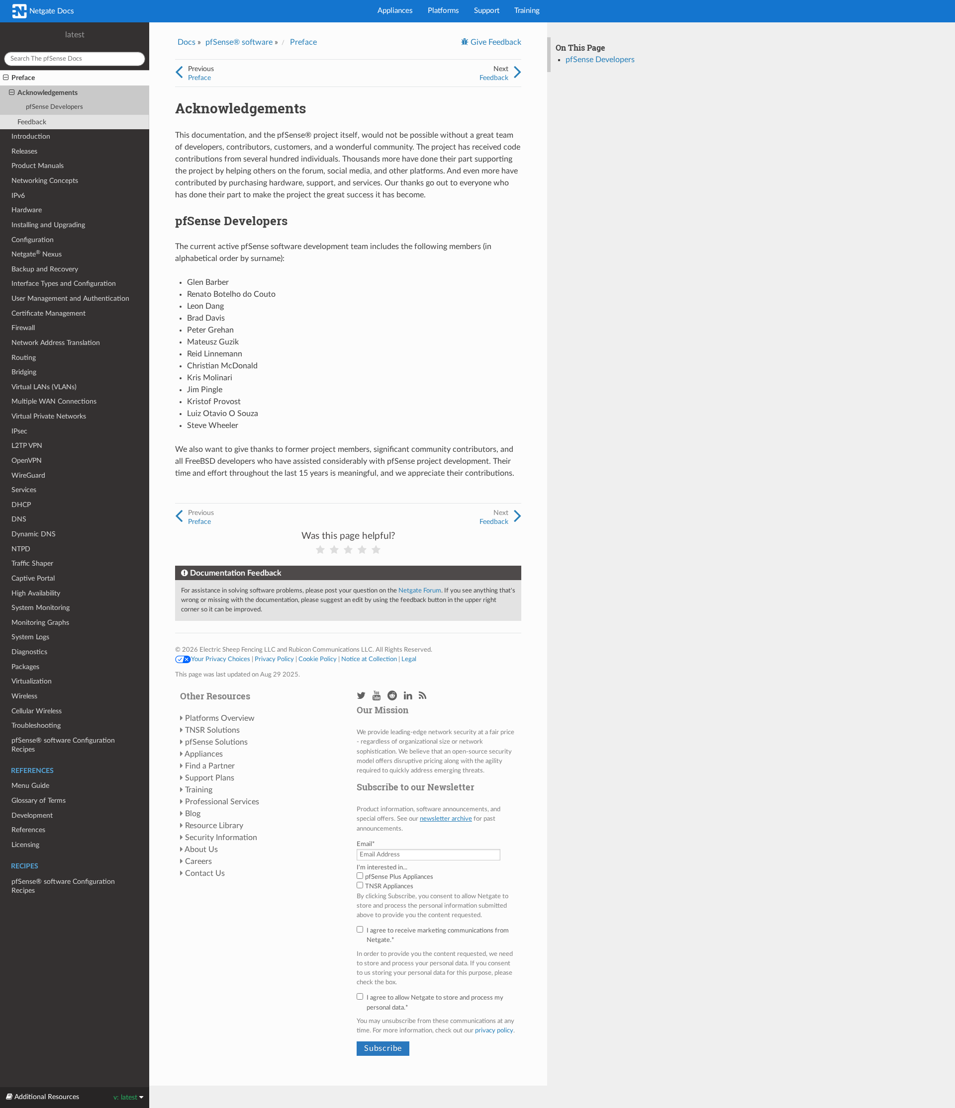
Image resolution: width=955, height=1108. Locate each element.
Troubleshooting (36, 725)
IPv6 (18, 195)
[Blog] (422, 696)
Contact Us (205, 873)
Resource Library (214, 826)
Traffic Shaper (32, 563)
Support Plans (209, 778)
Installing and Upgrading (48, 225)
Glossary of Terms (38, 800)
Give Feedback (495, 42)
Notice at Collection (369, 659)
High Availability (35, 593)
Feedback (31, 122)
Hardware (26, 210)
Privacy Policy (274, 659)
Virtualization (31, 681)
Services (23, 490)
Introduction (30, 136)
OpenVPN (26, 460)
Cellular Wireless (36, 711)
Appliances (395, 10)
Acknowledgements (47, 92)
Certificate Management (48, 313)
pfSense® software (239, 42)
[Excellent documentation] (376, 550)
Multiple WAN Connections (53, 401)
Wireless (24, 696)
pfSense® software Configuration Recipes (63, 745)
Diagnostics (29, 652)
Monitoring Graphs (40, 622)
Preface (23, 78)
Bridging (23, 372)
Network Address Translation (55, 342)
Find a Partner (210, 766)
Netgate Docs (50, 11)
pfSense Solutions (216, 742)
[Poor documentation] (334, 550)
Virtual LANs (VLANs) (44, 387)
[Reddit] (392, 696)
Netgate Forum (419, 591)
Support (486, 10)
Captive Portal (33, 578)
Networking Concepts (44, 180)
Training (527, 10)
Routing (23, 357)
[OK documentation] (348, 550)
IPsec (19, 431)
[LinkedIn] (408, 696)
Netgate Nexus (36, 254)
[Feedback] (517, 72)
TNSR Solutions (212, 730)
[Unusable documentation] (320, 550)
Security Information (221, 838)
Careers (198, 861)
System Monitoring (40, 607)
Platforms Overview (220, 718)
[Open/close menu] (5, 78)
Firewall (23, 328)
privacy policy (494, 1030)
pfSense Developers (54, 107)
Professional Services (222, 802)
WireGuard (28, 475)
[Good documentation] (362, 550)
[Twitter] (361, 696)
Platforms (443, 10)
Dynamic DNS (33, 534)
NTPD (20, 549)
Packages (25, 667)
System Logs (30, 637)
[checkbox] (436, 881)
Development (32, 815)
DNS (18, 519)
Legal (408, 659)
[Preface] (179, 72)
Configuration (32, 240)
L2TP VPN (26, 445)
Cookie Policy (317, 659)
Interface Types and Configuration (63, 283)
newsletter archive (446, 819)
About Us (201, 849)
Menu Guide (30, 785)
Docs (186, 42)
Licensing (25, 845)
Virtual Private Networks (48, 416)
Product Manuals (37, 166)
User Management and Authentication (70, 298)
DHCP (21, 505)
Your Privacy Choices (220, 659)
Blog (192, 814)
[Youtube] (377, 696)
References (28, 830)
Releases (24, 151)
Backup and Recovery (44, 269)
